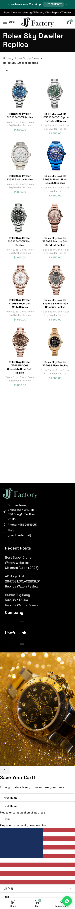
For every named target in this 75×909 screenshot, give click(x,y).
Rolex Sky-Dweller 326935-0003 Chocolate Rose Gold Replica (19, 367)
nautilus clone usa (12, 640)
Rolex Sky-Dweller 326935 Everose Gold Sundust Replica (55, 241)
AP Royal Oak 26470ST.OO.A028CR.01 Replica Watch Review (22, 581)
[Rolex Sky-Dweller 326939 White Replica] (20, 156)
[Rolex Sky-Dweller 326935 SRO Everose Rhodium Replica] (55, 280)
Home (7, 58)
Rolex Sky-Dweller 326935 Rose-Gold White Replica (19, 303)
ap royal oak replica (12, 642)
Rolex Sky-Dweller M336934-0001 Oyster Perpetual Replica (55, 117)
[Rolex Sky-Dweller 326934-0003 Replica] (20, 94)
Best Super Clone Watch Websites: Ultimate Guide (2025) (22, 562)
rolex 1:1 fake (9, 632)
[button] (22, 622)
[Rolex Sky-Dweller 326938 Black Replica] (55, 342)
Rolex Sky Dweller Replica (21, 123)
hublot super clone (12, 648)
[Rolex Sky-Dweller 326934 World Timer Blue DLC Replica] (55, 156)
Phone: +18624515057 (22, 524)
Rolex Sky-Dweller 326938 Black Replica (55, 364)
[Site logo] (37, 22)
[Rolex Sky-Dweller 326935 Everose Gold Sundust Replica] (55, 218)
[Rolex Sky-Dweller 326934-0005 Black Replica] (20, 218)
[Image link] (20, 493)
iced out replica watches (14, 650)
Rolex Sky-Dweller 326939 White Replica (20, 177)
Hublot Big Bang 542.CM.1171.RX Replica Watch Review (21, 600)
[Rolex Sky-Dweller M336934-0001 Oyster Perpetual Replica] (55, 94)
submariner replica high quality (17, 634)
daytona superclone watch (16, 636)
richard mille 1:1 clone (13, 644)
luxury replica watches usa (15, 628)
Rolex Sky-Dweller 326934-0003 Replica (20, 115)
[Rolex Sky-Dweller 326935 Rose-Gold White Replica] (20, 280)
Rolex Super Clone (27, 58)
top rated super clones (14, 630)
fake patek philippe (12, 638)
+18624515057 (53, 4)
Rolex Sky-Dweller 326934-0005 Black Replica (20, 241)
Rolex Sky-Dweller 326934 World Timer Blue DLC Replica (55, 179)
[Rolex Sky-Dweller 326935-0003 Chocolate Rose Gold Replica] (20, 342)
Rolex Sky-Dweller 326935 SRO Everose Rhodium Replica (55, 303)
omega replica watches (14, 646)
